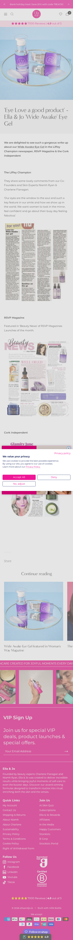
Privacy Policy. (33, 466)
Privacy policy (62, 453)
